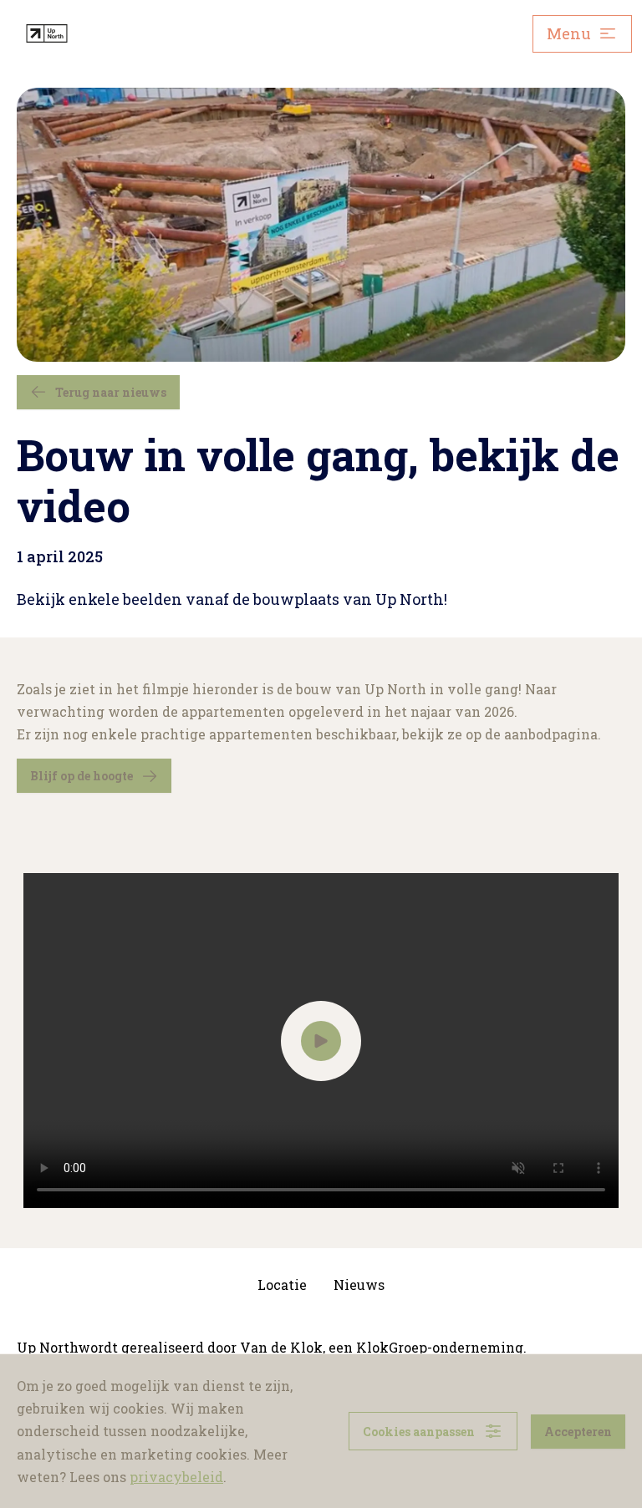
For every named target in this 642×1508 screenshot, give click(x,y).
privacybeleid (176, 1476)
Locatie (282, 1284)
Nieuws (359, 1284)
